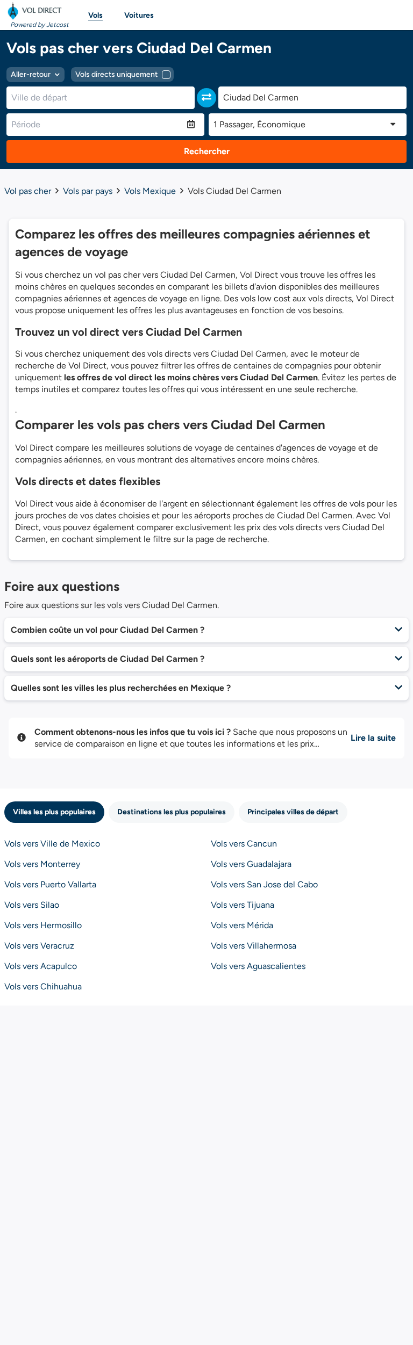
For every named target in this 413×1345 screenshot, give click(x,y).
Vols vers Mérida (242, 925)
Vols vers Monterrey (42, 864)
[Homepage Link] (36, 10)
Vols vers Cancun (244, 843)
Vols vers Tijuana (242, 905)
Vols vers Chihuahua (43, 986)
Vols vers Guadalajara (251, 864)
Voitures (139, 15)
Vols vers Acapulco (40, 966)
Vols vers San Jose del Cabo (264, 884)
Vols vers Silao (31, 905)
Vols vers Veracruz (39, 946)
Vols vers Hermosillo (43, 925)
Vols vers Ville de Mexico (52, 843)
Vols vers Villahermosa (253, 946)
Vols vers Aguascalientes (258, 966)
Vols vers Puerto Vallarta (50, 884)
